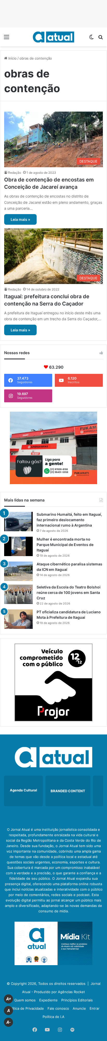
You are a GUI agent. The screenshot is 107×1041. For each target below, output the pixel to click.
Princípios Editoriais (77, 1000)
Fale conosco (58, 1008)
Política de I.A (53, 1017)
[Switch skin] (91, 39)
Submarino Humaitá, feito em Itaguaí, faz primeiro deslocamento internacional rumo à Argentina (69, 519)
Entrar (94, 1008)
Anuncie (79, 1008)
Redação (14, 172)
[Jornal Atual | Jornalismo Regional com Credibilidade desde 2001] (53, 37)
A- (8, 1022)
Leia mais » (20, 219)
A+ (8, 998)
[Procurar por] (100, 39)
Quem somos (25, 1000)
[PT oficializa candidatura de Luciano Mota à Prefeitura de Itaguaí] (18, 619)
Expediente (48, 1000)
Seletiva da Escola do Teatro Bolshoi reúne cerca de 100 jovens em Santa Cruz (69, 592)
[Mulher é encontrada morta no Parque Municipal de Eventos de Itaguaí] (18, 546)
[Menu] (6, 39)
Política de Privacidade (26, 1008)
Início (12, 58)
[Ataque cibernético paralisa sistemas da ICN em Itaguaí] (18, 571)
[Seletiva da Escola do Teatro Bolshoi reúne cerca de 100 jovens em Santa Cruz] (18, 594)
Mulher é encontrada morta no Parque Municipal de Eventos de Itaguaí (65, 544)
